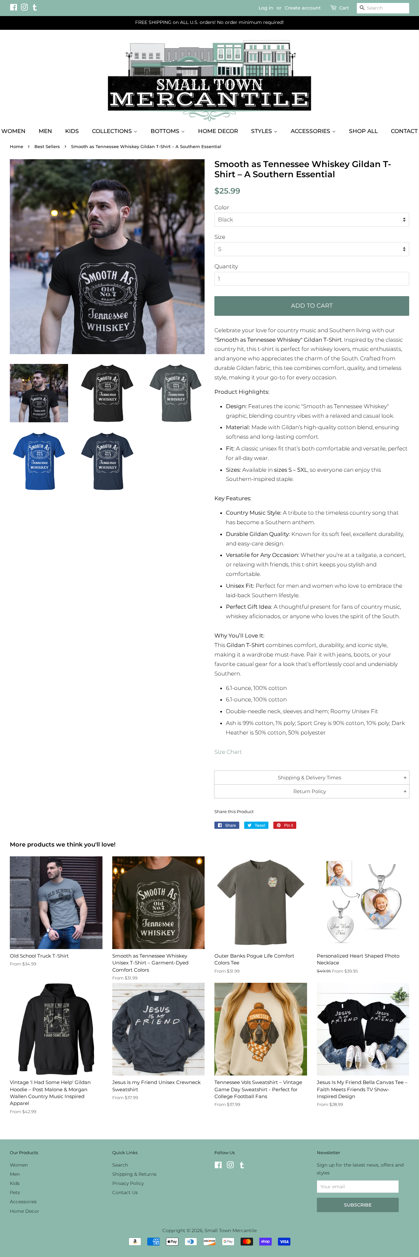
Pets (15, 1192)
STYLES (262, 131)
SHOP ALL (363, 131)
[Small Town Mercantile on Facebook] (13, 8)
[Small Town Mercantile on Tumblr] (34, 8)
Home (16, 146)
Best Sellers (47, 146)
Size (219, 237)
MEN (45, 131)
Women (19, 1165)
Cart (344, 8)
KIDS (72, 131)
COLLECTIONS (113, 131)
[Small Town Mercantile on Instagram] (24, 8)
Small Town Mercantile (231, 1230)
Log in (266, 8)
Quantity (226, 266)
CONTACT (404, 131)
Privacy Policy (128, 1183)
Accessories (23, 1202)
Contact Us (125, 1192)
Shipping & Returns (134, 1174)
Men (15, 1174)
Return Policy (309, 791)
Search (120, 1165)
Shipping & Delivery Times (309, 777)
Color (221, 207)
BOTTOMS (166, 131)
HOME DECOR (218, 131)
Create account (303, 8)
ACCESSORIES (311, 131)
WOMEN (13, 131)
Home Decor (24, 1211)
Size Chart (228, 752)
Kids (15, 1183)
